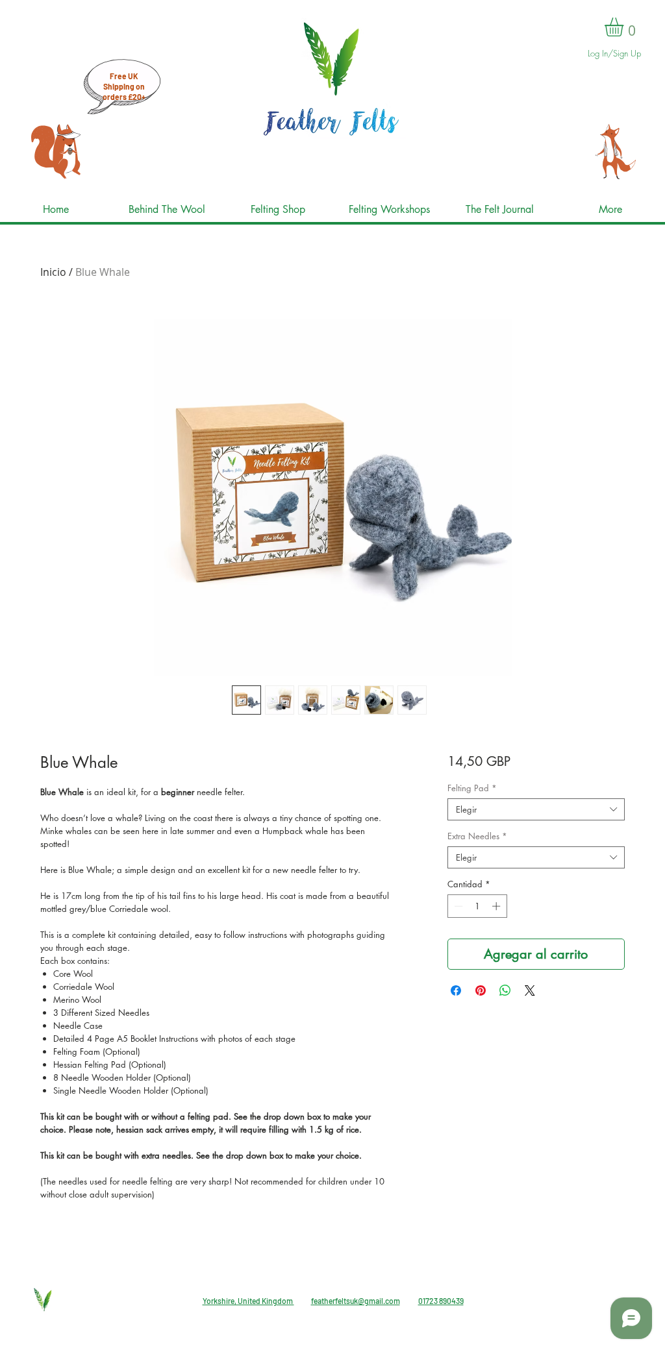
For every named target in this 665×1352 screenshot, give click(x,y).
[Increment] (497, 906)
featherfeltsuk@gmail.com (355, 1300)
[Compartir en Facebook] (456, 990)
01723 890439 (441, 1300)
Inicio (53, 272)
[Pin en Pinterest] (480, 990)
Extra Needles (477, 836)
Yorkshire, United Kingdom (248, 1300)
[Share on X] (530, 990)
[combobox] (536, 809)
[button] (625, 27)
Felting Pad (472, 788)
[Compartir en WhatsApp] (505, 990)
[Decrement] (457, 906)
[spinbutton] (477, 906)
